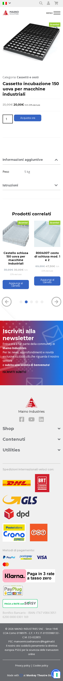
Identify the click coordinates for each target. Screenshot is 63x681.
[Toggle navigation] (53, 12)
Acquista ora (27, 118)
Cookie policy (40, 665)
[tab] (31, 160)
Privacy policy (22, 665)
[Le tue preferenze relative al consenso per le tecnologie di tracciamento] (57, 675)
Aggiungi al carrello (16, 284)
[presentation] (7, 302)
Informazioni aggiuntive (23, 160)
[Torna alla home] (11, 12)
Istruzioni (10, 185)
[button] (21, 302)
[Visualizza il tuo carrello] (56, 3)
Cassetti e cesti (28, 77)
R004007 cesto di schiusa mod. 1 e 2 (47, 256)
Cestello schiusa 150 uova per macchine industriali (16, 258)
